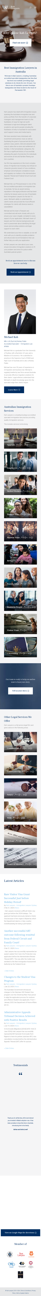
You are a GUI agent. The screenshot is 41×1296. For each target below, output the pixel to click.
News (17, 908)
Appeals (11, 444)
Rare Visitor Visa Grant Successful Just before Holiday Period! (17, 898)
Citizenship (12, 653)
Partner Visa (13, 514)
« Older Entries (9, 971)
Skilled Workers (14, 491)
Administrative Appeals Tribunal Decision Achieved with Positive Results (19, 1016)
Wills (9, 818)
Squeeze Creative (24, 1293)
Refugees (11, 560)
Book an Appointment (19, 272)
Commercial (13, 748)
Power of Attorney (15, 864)
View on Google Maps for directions (19, 1233)
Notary (10, 794)
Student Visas (13, 537)
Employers (12, 468)
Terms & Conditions (26, 1290)
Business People (14, 607)
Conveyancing (14, 771)
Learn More (19, 43)
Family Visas (13, 584)
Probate (10, 841)
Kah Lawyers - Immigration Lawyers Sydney (21, 905)
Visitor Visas (13, 630)
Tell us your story (19, 691)
